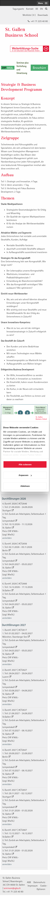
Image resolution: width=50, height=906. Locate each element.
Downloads (43, 15)
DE (37, 8)
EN (41, 8)
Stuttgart (7, 510)
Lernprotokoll (8, 520)
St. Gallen (7, 527)
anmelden (7, 538)
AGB (29, 882)
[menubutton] (43, 3)
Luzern (5, 676)
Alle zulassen (25, 464)
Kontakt (29, 8)
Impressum (33, 885)
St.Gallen (6, 590)
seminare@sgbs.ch (12, 888)
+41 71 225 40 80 (39, 21)
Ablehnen (25, 486)
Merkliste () (29, 15)
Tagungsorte (18, 8)
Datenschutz (39, 882)
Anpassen (23, 475)
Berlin (5, 550)
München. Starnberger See (15, 636)
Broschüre (39, 68)
